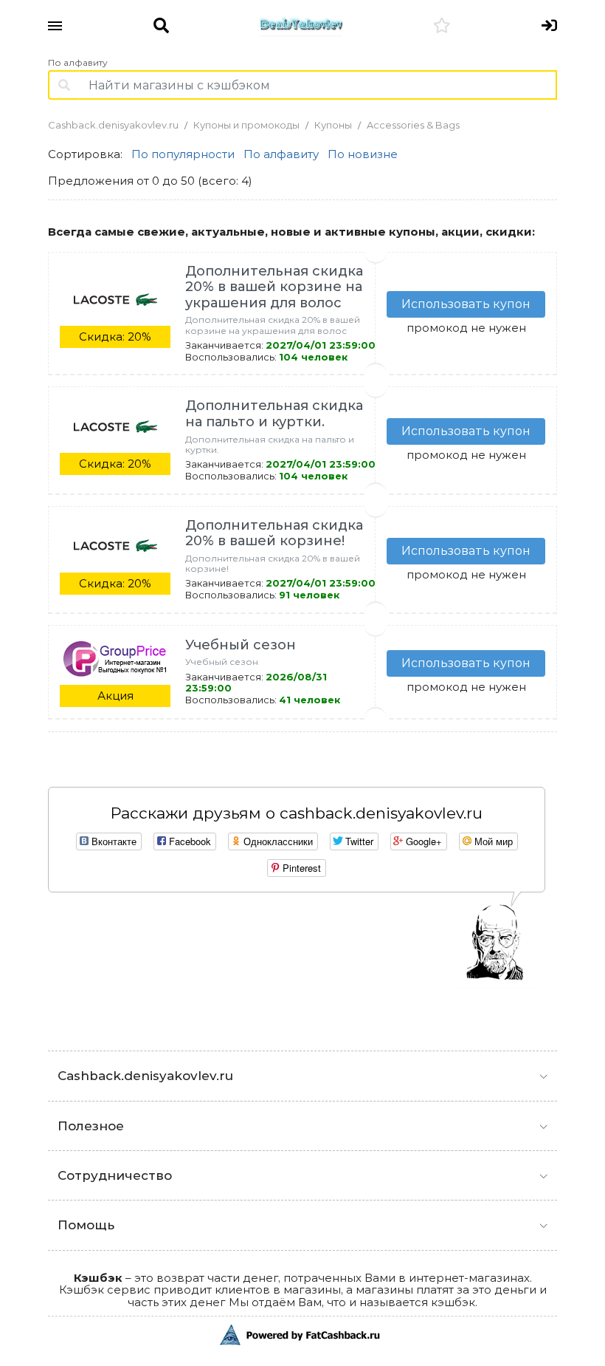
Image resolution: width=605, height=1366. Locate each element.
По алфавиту (78, 62)
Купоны (333, 125)
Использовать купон (465, 304)
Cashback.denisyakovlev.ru (113, 125)
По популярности (183, 154)
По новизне (363, 154)
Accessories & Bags (413, 125)
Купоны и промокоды (246, 125)
